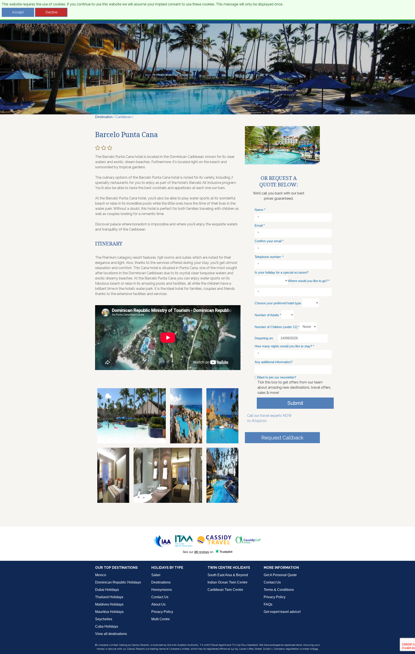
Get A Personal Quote (280, 575)
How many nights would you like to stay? (284, 346)
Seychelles (103, 619)
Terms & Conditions (279, 589)
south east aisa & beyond (228, 575)
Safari (155, 575)
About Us (158, 604)
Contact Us (159, 597)
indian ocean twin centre (227, 582)
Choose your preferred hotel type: (278, 303)
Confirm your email (269, 241)
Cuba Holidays (106, 626)
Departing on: (264, 338)
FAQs (268, 604)
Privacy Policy (162, 612)
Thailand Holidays (109, 597)
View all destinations (111, 634)
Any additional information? (273, 362)
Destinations (161, 582)
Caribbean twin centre (225, 589)
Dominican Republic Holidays (118, 582)
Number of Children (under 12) (277, 327)
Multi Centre (160, 619)
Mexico (100, 575)
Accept (18, 12)
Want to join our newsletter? (276, 377)
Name (260, 210)
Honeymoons (161, 589)
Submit (295, 403)
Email (260, 225)
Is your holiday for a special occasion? (281, 272)
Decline (51, 12)
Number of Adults (268, 315)
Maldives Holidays (109, 604)
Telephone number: (269, 257)
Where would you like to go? (309, 281)
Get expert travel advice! (282, 612)
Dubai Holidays (107, 589)
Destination (104, 117)
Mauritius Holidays (109, 612)
